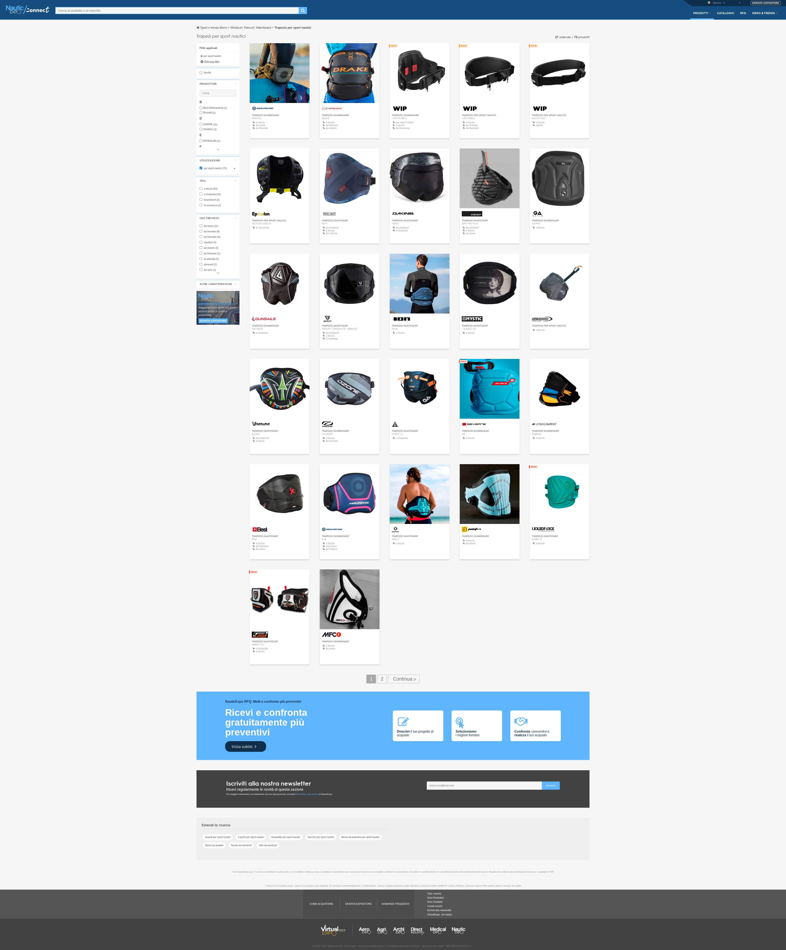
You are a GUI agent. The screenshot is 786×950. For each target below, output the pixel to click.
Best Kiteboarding (215, 108)
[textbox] (177, 10)
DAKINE (210, 124)
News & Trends (763, 13)
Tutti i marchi (434, 893)
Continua (404, 679)
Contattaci (279, 50)
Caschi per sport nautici (251, 837)
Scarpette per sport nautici (285, 837)
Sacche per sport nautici (320, 837)
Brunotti (209, 112)
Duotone (210, 129)
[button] (218, 84)
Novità (207, 72)
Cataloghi (725, 13)
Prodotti (700, 13)
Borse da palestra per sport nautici (360, 837)
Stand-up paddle (214, 845)
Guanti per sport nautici (218, 837)
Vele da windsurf (268, 845)
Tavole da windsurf (241, 845)
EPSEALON (211, 140)
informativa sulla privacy (307, 794)
